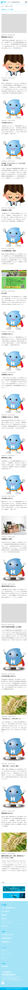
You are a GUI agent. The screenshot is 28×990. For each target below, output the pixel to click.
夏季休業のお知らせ (7, 37)
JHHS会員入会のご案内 (7, 934)
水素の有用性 (4, 966)
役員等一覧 (4, 918)
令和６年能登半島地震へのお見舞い (11, 627)
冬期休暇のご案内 (6, 210)
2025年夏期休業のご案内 (8, 250)
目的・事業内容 (5, 911)
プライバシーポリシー (6, 922)
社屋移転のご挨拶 (6, 539)
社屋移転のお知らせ (7, 374)
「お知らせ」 (5, 80)
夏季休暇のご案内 (6, 457)
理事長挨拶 (4, 915)
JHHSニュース (5, 950)
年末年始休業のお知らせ (8, 676)
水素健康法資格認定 (6, 938)
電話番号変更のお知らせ (8, 586)
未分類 (13, 34)
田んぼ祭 (4, 293)
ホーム (2, 6)
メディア (3, 957)
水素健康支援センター (6, 941)
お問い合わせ (4, 926)
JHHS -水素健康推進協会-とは (8, 907)
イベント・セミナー (6, 954)
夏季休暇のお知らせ (7, 813)
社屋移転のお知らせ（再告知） (10, 417)
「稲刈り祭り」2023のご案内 (10, 766)
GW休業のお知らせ (7, 122)
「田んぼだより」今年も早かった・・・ (13, 718)
